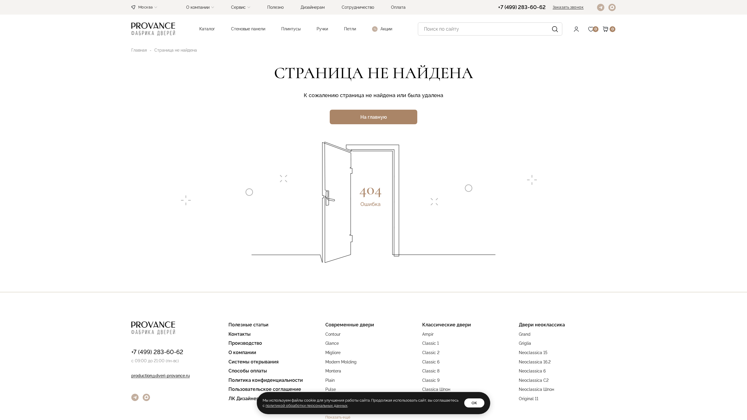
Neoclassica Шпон (536, 389)
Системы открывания (253, 362)
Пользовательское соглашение (264, 389)
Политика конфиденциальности (265, 380)
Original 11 (528, 399)
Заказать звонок (568, 7)
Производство (245, 343)
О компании (242, 352)
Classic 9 (430, 380)
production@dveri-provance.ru (160, 376)
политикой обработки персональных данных (307, 405)
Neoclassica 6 (532, 371)
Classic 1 (430, 343)
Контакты (239, 334)
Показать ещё (337, 417)
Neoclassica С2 (534, 380)
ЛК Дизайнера (245, 398)
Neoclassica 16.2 (535, 362)
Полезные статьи (248, 325)
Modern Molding (341, 362)
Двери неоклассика (542, 325)
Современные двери (349, 325)
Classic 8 (430, 371)
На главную (373, 117)
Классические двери (446, 325)
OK (474, 403)
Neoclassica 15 (533, 353)
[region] (373, 210)
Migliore (333, 353)
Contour (333, 334)
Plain (330, 380)
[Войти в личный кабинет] (580, 29)
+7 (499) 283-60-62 (522, 7)
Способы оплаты (247, 371)
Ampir (428, 334)
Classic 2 (430, 353)
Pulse (330, 389)
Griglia (525, 343)
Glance (332, 343)
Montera (333, 371)
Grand (524, 334)
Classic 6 (430, 362)
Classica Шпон (436, 389)
